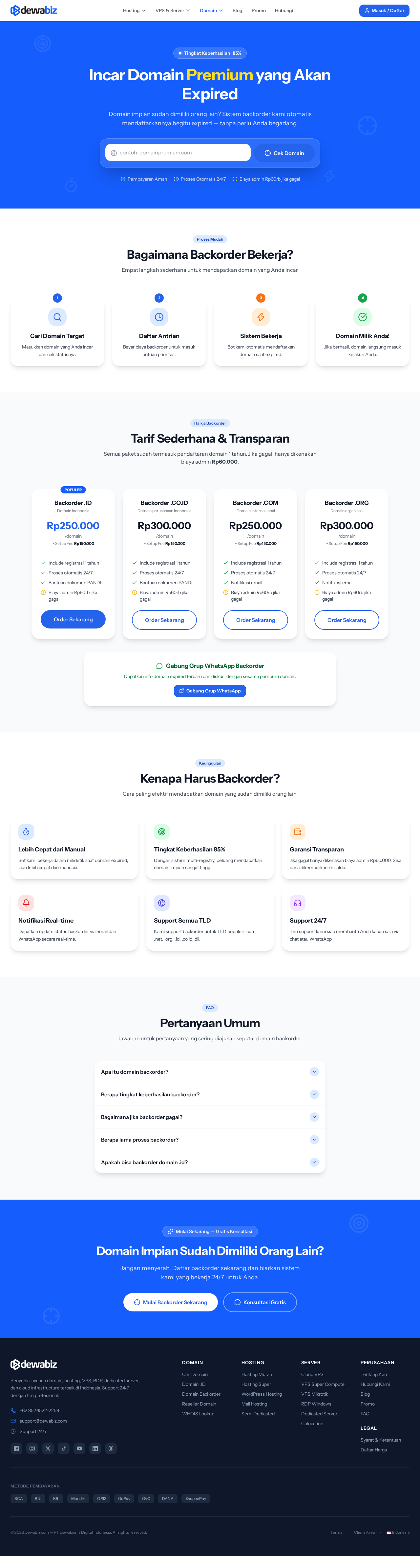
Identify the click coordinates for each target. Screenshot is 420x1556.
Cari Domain (195, 1374)
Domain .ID (194, 1384)
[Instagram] (32, 1448)
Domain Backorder (201, 1394)
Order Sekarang (73, 619)
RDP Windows (316, 1404)
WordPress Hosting (262, 1394)
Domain (208, 10)
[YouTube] (79, 1448)
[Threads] (111, 1448)
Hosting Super (256, 1384)
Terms (336, 1532)
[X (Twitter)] (48, 1448)
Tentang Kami (375, 1374)
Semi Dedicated (258, 1414)
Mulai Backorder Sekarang (175, 1302)
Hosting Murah (257, 1374)
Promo (259, 10)
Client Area (364, 1532)
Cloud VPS (312, 1374)
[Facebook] (16, 1448)
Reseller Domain (199, 1404)
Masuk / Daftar (388, 10)
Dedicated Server (319, 1414)
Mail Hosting (254, 1404)
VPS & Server (170, 10)
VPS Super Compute (323, 1384)
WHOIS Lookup (198, 1414)
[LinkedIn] (95, 1448)
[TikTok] (64, 1448)
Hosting (131, 10)
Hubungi (284, 10)
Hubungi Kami (375, 1384)
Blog (237, 10)
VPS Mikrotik (314, 1394)
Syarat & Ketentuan (381, 1440)
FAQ (365, 1414)
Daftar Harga (374, 1450)
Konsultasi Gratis (264, 1302)
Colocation (312, 1423)
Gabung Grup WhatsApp (213, 691)
